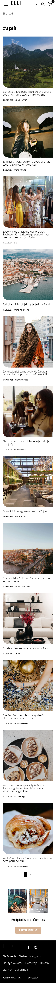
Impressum (33, 978)
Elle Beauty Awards (30, 957)
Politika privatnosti (12, 978)
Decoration (21, 970)
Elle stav (44, 963)
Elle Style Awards (12, 963)
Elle (5, 14)
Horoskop (31, 963)
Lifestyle (7, 970)
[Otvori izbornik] (6, 4)
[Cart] (49, 4)
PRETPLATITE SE (28, 931)
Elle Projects (9, 957)
